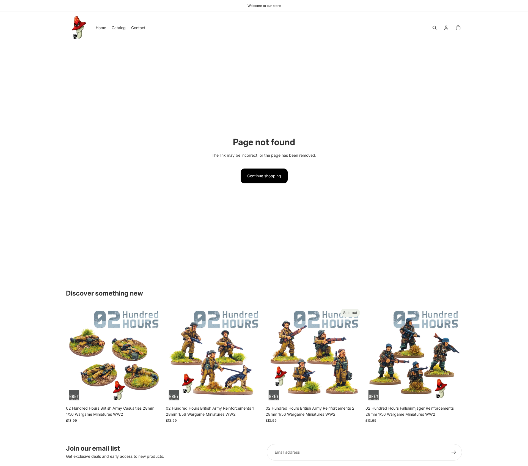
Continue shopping (264, 175)
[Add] (154, 394)
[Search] (434, 28)
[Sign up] (454, 452)
